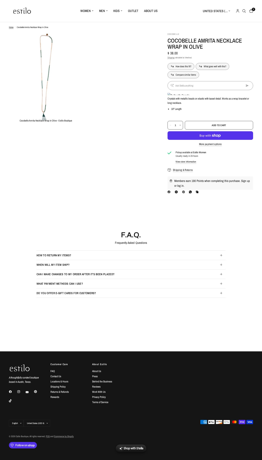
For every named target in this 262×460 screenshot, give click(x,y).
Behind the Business (102, 381)
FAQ (52, 371)
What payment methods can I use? (60, 284)
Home (11, 27)
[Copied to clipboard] (198, 192)
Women (85, 11)
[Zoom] (75, 40)
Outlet (133, 11)
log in (180, 186)
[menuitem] (87, 11)
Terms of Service (100, 402)
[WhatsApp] (191, 192)
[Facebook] (170, 192)
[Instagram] (21, 392)
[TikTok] (13, 401)
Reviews (96, 386)
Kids (116, 11)
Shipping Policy (58, 386)
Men (102, 11)
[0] (250, 11)
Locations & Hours (59, 381)
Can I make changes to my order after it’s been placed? (75, 274)
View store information (186, 161)
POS (48, 436)
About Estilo (99, 364)
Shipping (171, 57)
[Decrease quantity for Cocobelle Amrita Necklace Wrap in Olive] (170, 125)
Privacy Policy (99, 397)
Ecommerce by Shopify (64, 436)
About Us (151, 11)
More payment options (210, 144)
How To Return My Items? (54, 255)
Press (95, 376)
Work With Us (99, 392)
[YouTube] (30, 392)
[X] (177, 192)
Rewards (54, 397)
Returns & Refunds (59, 392)
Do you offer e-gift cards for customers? (66, 293)
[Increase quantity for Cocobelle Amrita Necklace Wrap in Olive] (180, 125)
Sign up (245, 181)
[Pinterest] (184, 192)
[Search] (244, 11)
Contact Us (55, 376)
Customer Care (59, 364)
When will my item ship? (53, 265)
